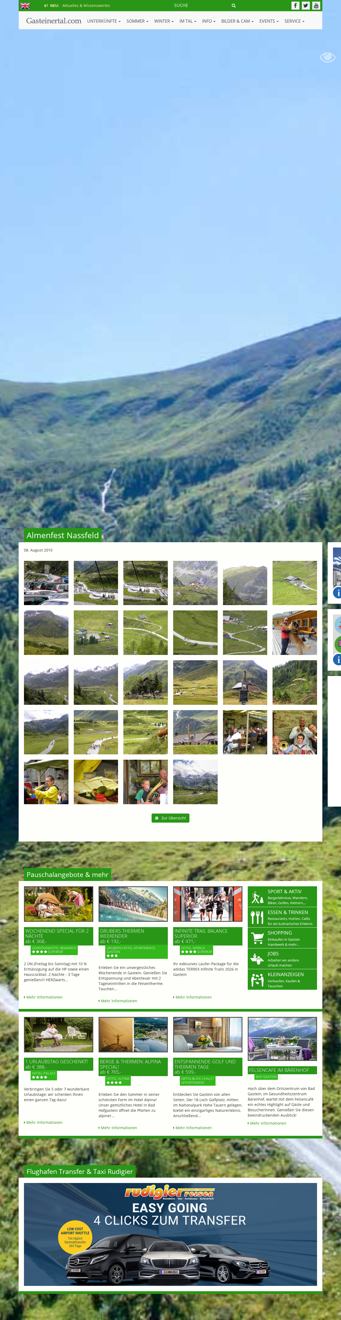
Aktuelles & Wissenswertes (79, 5)
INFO (207, 21)
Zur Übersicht (172, 817)
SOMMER (136, 21)
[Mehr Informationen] (58, 904)
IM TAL (187, 21)
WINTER (162, 21)
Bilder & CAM (236, 21)
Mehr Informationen (44, 997)
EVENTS (267, 21)
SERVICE (293, 21)
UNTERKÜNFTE (102, 21)
